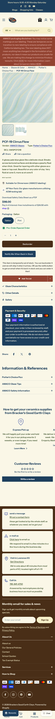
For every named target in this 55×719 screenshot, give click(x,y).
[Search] (49, 30)
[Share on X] (22, 354)
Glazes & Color (18, 67)
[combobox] (27, 30)
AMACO (32, 67)
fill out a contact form (20, 517)
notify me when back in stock (19, 254)
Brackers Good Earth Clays (21, 704)
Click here (14, 539)
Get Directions (17, 561)
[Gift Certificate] (40, 20)
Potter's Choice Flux (42, 145)
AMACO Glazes (17, 145)
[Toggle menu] (3, 19)
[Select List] (50, 278)
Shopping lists (26, 10)
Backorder (27, 244)
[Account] (46, 19)
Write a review (27, 479)
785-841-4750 (16, 584)
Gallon (8, 220)
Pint (19, 220)
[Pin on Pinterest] (30, 354)
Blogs (14, 10)
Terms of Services (37, 627)
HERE (21, 61)
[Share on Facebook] (14, 354)
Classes (39, 10)
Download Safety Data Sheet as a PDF (19, 197)
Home (5, 67)
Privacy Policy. (8, 630)
